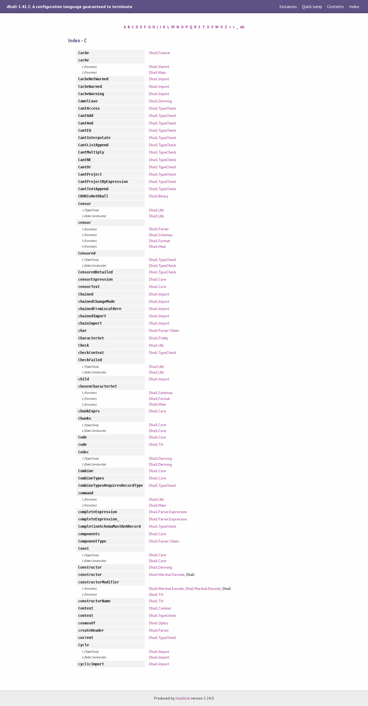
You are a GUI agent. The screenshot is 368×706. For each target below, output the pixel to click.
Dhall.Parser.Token (164, 330)
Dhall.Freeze (159, 52)
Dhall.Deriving (160, 101)
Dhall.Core (157, 279)
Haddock (183, 698)
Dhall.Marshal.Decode (166, 574)
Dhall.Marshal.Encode (166, 588)
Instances (288, 6)
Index (354, 6)
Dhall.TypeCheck (162, 108)
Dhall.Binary (158, 196)
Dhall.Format (159, 240)
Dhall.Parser (159, 229)
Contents (335, 6)
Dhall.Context (160, 608)
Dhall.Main (157, 72)
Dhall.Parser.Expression (168, 511)
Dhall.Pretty (158, 338)
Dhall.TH (156, 444)
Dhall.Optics (158, 623)
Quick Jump (312, 6)
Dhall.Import (159, 66)
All (242, 27)
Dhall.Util (156, 210)
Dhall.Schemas (160, 234)
